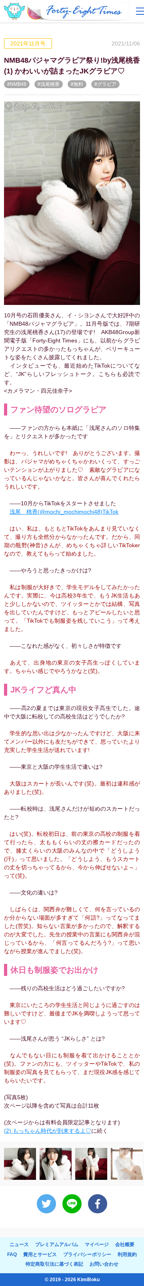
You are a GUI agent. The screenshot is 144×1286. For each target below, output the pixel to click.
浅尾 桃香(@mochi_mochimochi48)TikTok (64, 511)
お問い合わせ (104, 1264)
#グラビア (105, 84)
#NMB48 (16, 84)
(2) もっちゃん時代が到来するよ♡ (47, 1131)
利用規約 (127, 1254)
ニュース (19, 1244)
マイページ (97, 1244)
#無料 (77, 84)
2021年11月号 (28, 43)
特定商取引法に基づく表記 (54, 1264)
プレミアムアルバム (56, 1244)
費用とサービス (40, 1254)
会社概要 (124, 1244)
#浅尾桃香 (49, 84)
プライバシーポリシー (87, 1254)
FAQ (12, 1254)
